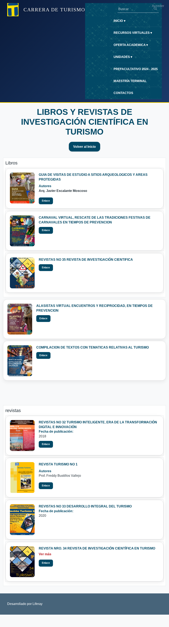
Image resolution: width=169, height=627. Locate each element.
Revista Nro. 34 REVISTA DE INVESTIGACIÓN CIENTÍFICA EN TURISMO (97, 548)
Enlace (46, 200)
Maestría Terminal (130, 81)
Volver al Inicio (84, 146)
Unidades (123, 57)
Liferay (37, 604)
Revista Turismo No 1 (58, 464)
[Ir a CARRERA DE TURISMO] (13, 9)
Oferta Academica (131, 45)
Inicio (120, 20)
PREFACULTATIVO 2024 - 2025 (136, 69)
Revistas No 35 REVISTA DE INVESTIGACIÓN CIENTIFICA (86, 259)
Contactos (123, 93)
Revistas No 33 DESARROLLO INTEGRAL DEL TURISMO (85, 506)
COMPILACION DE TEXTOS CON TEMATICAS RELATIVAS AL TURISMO (92, 347)
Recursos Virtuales (133, 32)
